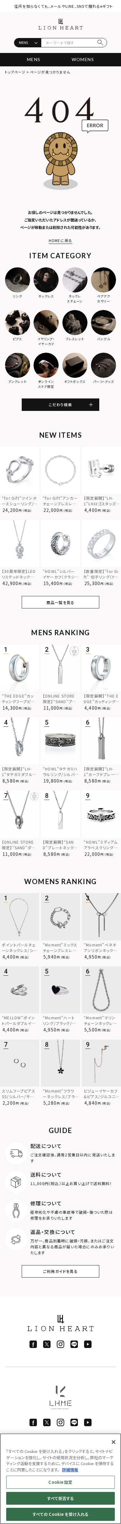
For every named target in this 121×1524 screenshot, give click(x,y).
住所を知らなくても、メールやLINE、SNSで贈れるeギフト (63, 6)
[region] (60, 1478)
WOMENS (83, 59)
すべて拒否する (60, 1498)
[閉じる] (113, 1442)
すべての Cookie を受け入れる (60, 1514)
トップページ (15, 71)
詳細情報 (70, 1470)
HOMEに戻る (60, 240)
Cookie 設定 (60, 1482)
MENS (34, 59)
